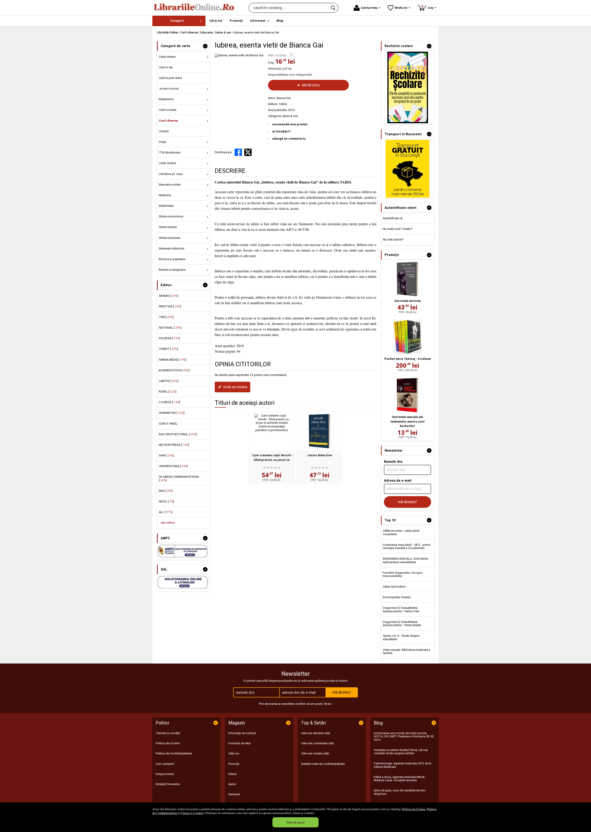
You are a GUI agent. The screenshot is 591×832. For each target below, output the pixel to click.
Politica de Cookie (413, 809)
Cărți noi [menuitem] (215, 20)
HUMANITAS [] (171, 412)
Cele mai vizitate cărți (315, 753)
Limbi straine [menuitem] (167, 163)
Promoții (233, 764)
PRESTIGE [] (170, 306)
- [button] (205, 46)
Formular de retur (239, 743)
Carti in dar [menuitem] (166, 67)
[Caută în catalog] (333, 8)
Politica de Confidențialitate (174, 753)
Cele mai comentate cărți (317, 743)
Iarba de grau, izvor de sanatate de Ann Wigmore (399, 792)
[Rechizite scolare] (408, 122)
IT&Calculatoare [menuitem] (169, 152)
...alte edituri (167, 522)
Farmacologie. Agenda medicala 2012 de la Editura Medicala (402, 765)
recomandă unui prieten (290, 124)
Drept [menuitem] (162, 142)
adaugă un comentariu (289, 138)
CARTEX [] (168, 381)
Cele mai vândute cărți (315, 733)
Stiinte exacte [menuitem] (168, 227)
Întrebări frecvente (168, 784)
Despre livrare (165, 774)
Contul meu (369, 7)
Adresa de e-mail (397, 480)
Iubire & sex (290, 116)
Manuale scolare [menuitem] (170, 184)
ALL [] (165, 512)
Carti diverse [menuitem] (168, 120)
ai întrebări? (281, 131)
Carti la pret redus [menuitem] (170, 78)
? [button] (291, 55)
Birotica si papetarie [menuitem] (172, 259)
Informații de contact (242, 733)
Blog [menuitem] (280, 20)
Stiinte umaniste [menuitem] (169, 238)
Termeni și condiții (168, 733)
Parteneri (234, 794)
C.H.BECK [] (169, 402)
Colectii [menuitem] (164, 131)
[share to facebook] (238, 152)
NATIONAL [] (170, 327)
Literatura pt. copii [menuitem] (171, 174)
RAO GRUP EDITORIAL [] (178, 434)
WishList (401, 7)
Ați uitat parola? (393, 239)
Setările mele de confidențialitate (323, 764)
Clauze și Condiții (192, 813)
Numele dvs (393, 461)
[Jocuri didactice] (319, 431)
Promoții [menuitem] (236, 20)
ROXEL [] (167, 391)
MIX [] (165, 491)
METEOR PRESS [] (174, 445)
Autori (232, 784)
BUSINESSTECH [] (174, 370)
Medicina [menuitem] (165, 195)
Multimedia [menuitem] (166, 205)
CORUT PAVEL (168, 423)
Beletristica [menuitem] (166, 99)
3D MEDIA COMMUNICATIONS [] (179, 478)
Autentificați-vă (392, 218)
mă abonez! (407, 502)
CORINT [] (168, 349)
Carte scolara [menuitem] (167, 109)
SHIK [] (166, 455)
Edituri (232, 774)
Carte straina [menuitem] (167, 56)
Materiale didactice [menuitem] (171, 248)
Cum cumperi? (165, 764)
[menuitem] (178, 21)
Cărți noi (233, 753)
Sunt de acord (295, 822)
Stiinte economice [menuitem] (171, 216)
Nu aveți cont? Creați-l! (397, 229)
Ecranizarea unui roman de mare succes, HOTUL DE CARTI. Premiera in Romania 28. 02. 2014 (404, 736)
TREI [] (166, 317)
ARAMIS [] (168, 295)
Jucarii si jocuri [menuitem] (169, 88)
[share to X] (248, 152)
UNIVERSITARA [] (173, 466)
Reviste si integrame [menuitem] (172, 269)
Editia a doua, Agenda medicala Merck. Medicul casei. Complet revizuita (399, 778)
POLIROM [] (169, 338)
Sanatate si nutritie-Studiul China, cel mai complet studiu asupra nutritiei (401, 751)
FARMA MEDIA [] (172, 359)
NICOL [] (166, 501)
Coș (428, 7)
